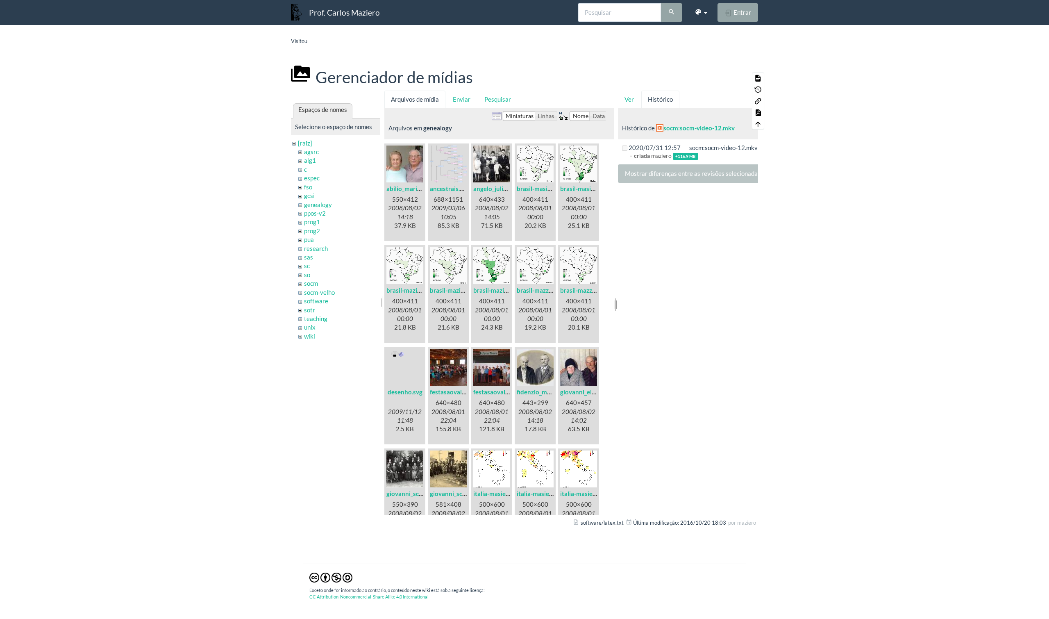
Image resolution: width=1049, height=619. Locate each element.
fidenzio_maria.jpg (542, 392)
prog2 (312, 230)
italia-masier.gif (494, 493)
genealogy (318, 204)
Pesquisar (497, 99)
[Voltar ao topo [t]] (758, 123)
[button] (700, 12)
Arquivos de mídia (415, 99)
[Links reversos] (758, 101)
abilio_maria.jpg (408, 188)
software (316, 301)
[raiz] (305, 143)
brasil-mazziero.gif (585, 290)
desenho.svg (405, 392)
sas (308, 257)
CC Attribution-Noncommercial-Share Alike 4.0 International (369, 596)
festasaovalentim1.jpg (460, 392)
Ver (629, 99)
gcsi (309, 195)
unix (310, 327)
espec (312, 178)
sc (307, 265)
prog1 (312, 221)
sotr (309, 310)
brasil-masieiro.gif (542, 188)
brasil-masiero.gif (584, 188)
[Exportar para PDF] (758, 112)
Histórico (660, 99)
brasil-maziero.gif (497, 290)
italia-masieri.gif (539, 493)
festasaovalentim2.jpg (504, 392)
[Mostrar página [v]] (758, 78)
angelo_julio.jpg (494, 188)
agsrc (311, 151)
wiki (309, 336)
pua (309, 239)
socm (311, 283)
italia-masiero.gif (583, 493)
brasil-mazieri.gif (453, 290)
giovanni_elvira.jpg (586, 392)
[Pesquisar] (671, 12)
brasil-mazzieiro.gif (543, 290)
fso (308, 187)
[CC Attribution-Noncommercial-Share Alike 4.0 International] (330, 577)
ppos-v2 (315, 213)
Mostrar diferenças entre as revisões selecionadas (693, 173)
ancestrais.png (450, 188)
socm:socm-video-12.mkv (699, 128)
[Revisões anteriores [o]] (758, 89)
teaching (315, 318)
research (316, 248)
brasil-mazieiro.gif (411, 290)
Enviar (461, 99)
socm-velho (319, 292)
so (307, 274)
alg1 (310, 160)
